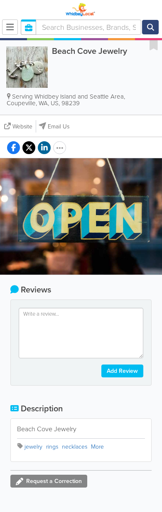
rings (52, 446)
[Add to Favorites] (154, 44)
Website (22, 126)
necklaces (74, 446)
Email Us (58, 126)
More (97, 446)
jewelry (33, 446)
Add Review (122, 371)
